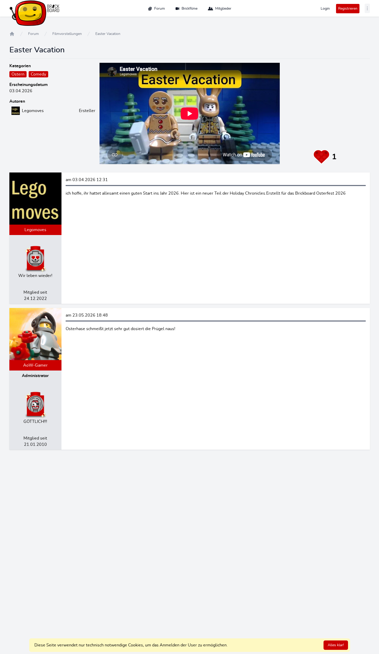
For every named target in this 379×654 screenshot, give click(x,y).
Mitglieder (223, 8)
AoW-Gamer (35, 365)
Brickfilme (189, 8)
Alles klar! (336, 645)
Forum (159, 8)
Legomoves (35, 230)
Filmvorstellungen (67, 34)
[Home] (12, 33)
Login (325, 8)
